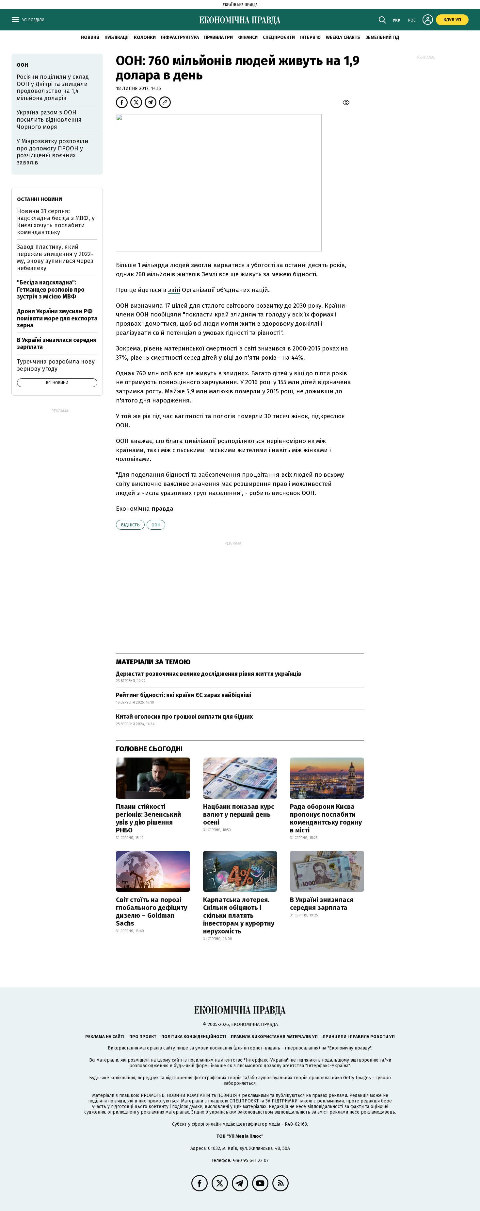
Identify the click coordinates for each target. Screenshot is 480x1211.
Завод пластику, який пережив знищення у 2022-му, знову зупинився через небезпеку (55, 257)
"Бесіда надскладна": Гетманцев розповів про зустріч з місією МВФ (51, 289)
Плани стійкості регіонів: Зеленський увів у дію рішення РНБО (148, 818)
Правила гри (218, 37)
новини (90, 37)
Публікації (116, 37)
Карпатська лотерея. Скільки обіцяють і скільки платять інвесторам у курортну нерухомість (238, 915)
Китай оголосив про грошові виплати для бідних (184, 716)
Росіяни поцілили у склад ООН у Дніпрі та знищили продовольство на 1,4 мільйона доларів (53, 87)
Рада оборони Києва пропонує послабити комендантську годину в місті (326, 818)
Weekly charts (343, 37)
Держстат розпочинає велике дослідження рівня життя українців (208, 673)
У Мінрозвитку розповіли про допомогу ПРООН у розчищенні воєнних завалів (52, 152)
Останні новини (39, 199)
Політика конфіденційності (193, 1036)
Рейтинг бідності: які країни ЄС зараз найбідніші (183, 695)
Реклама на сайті (104, 1036)
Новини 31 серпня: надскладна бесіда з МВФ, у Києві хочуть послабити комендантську (56, 222)
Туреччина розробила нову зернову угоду (56, 365)
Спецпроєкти (279, 37)
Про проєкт (142, 1036)
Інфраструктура (180, 37)
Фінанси (248, 37)
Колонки (145, 37)
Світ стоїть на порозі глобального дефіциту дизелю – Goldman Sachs (151, 911)
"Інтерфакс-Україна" (266, 1060)
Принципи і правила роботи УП (359, 1036)
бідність (130, 524)
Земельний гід (382, 37)
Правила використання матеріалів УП (274, 1036)
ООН (156, 524)
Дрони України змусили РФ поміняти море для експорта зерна (57, 318)
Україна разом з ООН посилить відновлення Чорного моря (49, 119)
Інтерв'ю (310, 37)
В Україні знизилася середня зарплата (321, 904)
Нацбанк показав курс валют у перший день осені (238, 814)
